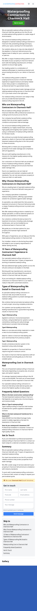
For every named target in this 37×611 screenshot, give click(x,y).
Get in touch (18, 23)
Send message (18, 514)
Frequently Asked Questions (12, 547)
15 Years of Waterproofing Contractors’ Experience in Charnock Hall (16, 535)
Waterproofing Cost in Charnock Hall (15, 544)
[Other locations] (29, 4)
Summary (6, 553)
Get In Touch (7, 550)
